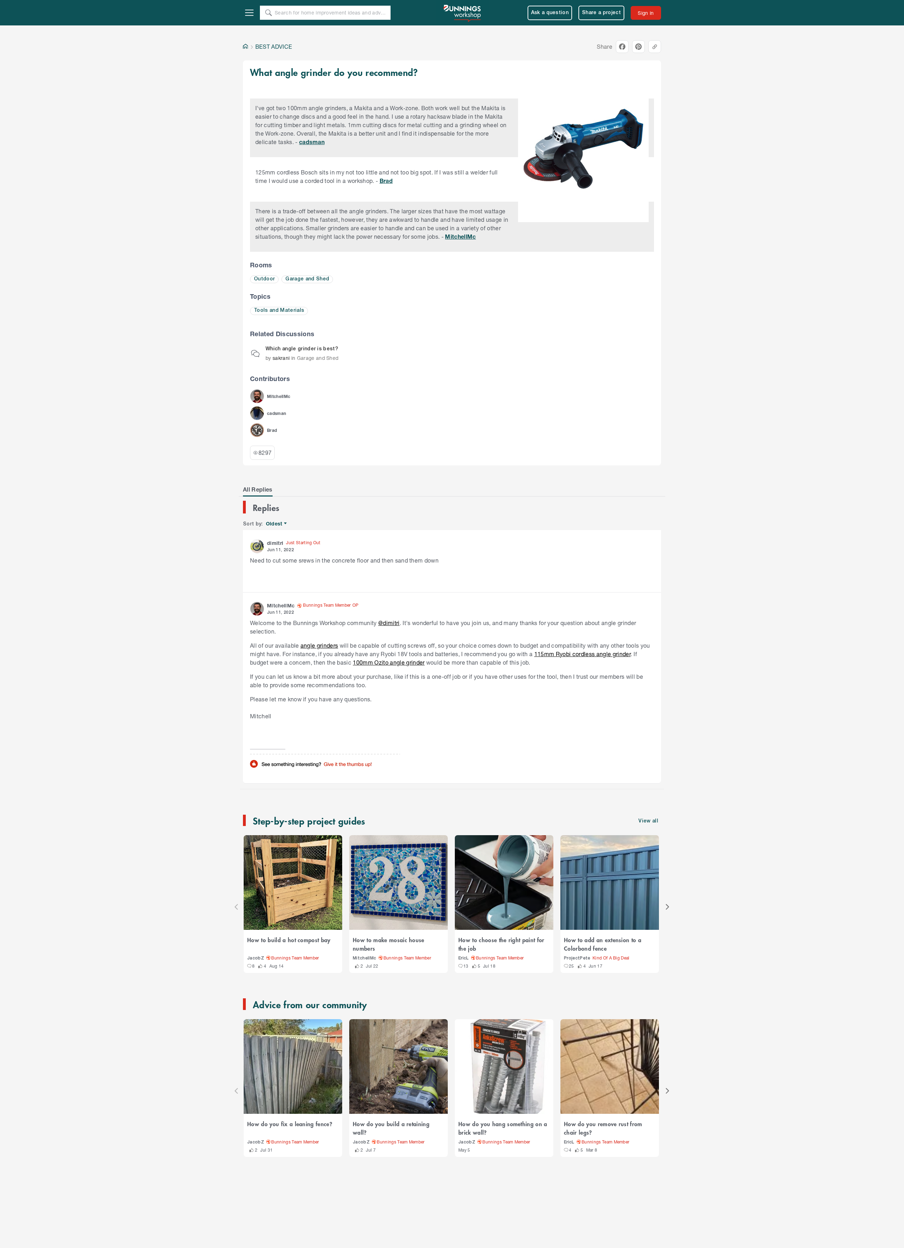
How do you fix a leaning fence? (289, 1123)
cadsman (312, 141)
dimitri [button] (275, 543)
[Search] (268, 13)
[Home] (245, 46)
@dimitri (389, 622)
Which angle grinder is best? (302, 349)
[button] (257, 396)
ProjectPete (577, 958)
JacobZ (255, 958)
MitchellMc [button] (281, 605)
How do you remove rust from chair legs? (603, 1127)
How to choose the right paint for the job (501, 943)
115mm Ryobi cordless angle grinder (582, 653)
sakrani (281, 358)
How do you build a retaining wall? (391, 1127)
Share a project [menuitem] (601, 13)
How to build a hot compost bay (289, 939)
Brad (386, 180)
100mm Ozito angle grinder (388, 662)
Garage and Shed (307, 279)
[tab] (258, 489)
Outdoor (264, 279)
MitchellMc (460, 236)
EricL (463, 958)
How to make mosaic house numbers (388, 943)
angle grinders (319, 645)
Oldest (274, 524)
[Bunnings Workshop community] (462, 12)
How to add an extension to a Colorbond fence (602, 943)
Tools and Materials (279, 310)
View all (648, 821)
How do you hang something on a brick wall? (502, 1127)
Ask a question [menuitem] (550, 13)
